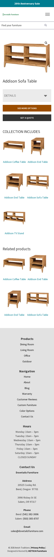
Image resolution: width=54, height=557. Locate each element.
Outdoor (27, 361)
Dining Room (27, 344)
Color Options (27, 410)
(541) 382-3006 (30, 514)
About (27, 382)
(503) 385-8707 (31, 518)
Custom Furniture (27, 405)
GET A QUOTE (27, 117)
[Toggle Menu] (47, 14)
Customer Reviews (27, 399)
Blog (27, 388)
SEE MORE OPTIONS (27, 108)
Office (27, 355)
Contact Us (27, 416)
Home (27, 376)
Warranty (27, 393)
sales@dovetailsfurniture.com (27, 531)
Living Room (27, 350)
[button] (46, 42)
